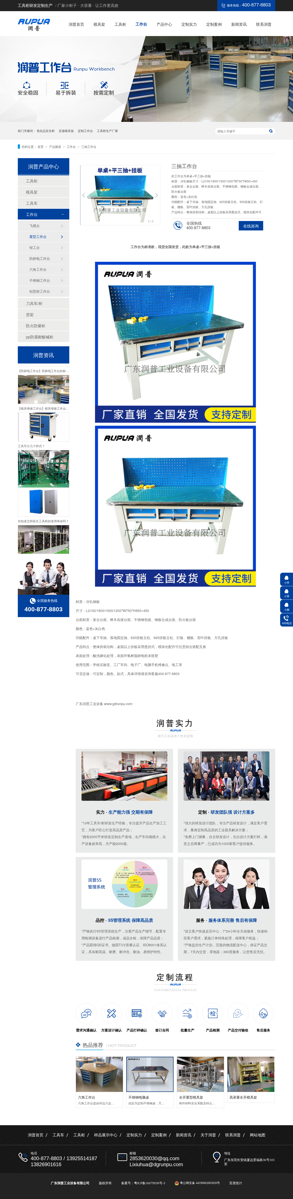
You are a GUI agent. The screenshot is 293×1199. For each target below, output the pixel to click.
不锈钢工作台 (39, 280)
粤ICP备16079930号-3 (149, 1183)
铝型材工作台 (39, 291)
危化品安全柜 (46, 131)
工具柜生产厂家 (107, 131)
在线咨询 (251, 226)
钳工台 (34, 247)
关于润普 (208, 1135)
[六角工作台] (99, 1074)
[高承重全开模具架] (250, 1074)
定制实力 (189, 24)
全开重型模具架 (191, 1097)
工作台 (141, 24)
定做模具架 (66, 131)
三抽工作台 (88, 146)
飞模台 (34, 225)
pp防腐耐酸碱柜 (39, 336)
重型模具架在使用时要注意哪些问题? (43, 547)
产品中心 (164, 24)
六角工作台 (86, 1097)
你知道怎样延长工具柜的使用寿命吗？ (43, 509)
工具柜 (120, 24)
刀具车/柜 (34, 303)
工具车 (32, 203)
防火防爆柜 (35, 325)
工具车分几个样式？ (31, 434)
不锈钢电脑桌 (138, 1097)
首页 (41, 146)
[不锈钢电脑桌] (149, 1074)
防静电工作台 (39, 258)
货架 (30, 314)
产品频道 (55, 146)
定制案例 (214, 24)
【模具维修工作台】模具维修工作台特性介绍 (48, 396)
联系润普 (264, 24)
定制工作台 (85, 131)
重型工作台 (38, 236)
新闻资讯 (239, 24)
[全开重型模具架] (200, 1074)
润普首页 (76, 24)
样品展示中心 (105, 1135)
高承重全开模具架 (243, 1097)
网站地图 (257, 1135)
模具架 (99, 24)
